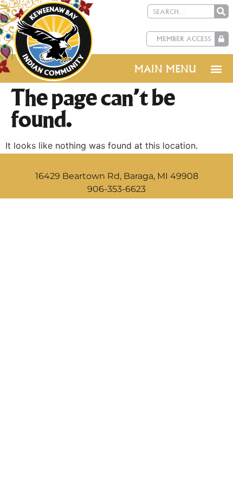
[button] (216, 68)
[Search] (221, 11)
